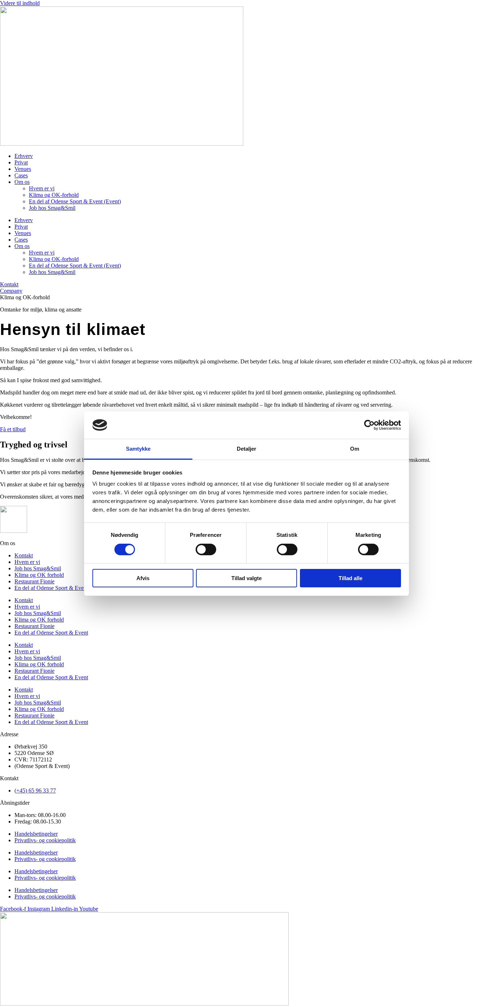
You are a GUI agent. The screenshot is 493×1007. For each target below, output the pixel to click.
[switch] (206, 549)
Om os (22, 182)
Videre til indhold (20, 3)
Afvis (142, 578)
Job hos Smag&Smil (52, 208)
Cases (21, 175)
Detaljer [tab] (247, 449)
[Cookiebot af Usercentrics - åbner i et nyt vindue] (369, 425)
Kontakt (23, 555)
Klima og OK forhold (39, 575)
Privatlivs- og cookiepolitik (45, 840)
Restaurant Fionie (34, 581)
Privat (21, 162)
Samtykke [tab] (138, 449)
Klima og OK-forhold (54, 195)
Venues (22, 169)
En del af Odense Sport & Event (51, 588)
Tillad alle (350, 578)
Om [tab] (354, 449)
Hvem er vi (41, 188)
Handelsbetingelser (36, 834)
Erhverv (23, 156)
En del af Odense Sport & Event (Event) (75, 201)
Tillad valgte (246, 578)
